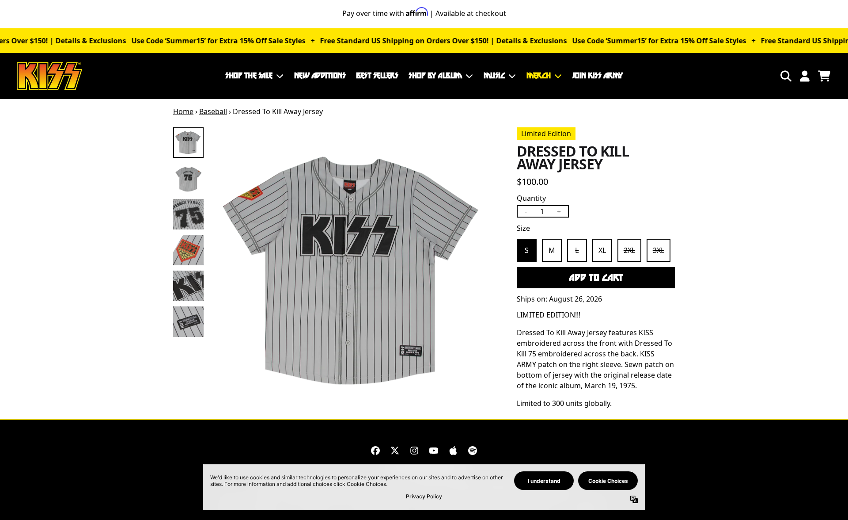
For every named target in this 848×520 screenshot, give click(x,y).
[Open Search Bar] (785, 76)
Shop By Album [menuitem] (435, 75)
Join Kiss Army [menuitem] (597, 75)
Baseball (213, 111)
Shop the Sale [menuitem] (249, 75)
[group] (188, 142)
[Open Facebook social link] (375, 450)
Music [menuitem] (494, 75)
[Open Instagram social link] (414, 450)
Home (183, 111)
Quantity (531, 198)
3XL (658, 250)
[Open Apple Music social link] (453, 450)
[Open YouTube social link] (433, 450)
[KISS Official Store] (49, 76)
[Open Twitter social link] (395, 450)
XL (602, 250)
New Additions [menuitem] (320, 75)
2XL (629, 250)
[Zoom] (355, 271)
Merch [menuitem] (538, 75)
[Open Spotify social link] (472, 450)
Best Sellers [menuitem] (377, 75)
